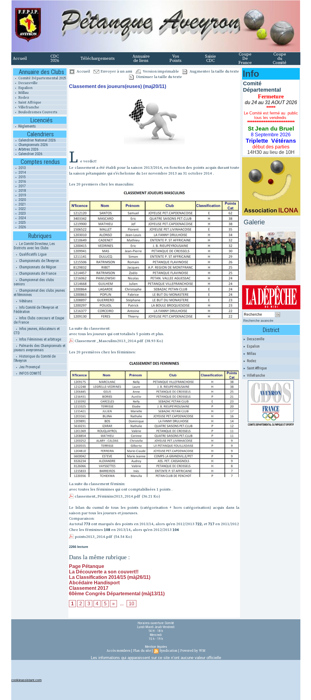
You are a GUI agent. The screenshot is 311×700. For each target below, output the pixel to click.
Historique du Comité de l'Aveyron (35, 358)
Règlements (26, 126)
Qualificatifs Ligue (32, 254)
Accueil (20, 58)
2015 (22, 177)
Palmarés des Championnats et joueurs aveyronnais (39, 348)
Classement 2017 (88, 588)
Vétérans (25, 301)
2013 (22, 168)
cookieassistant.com (26, 680)
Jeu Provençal (29, 367)
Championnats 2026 (33, 145)
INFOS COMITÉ (29, 373)
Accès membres (118, 651)
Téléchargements (97, 58)
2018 (22, 191)
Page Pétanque (86, 566)
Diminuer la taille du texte (158, 76)
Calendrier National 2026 (37, 140)
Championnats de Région (37, 267)
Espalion (24, 88)
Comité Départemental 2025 (41, 78)
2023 (22, 213)
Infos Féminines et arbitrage (39, 339)
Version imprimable (160, 71)
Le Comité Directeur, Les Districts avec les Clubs (34, 246)
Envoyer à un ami (116, 71)
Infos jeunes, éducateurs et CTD (37, 331)
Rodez (23, 97)
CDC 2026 (54, 58)
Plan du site (142, 651)
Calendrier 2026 (30, 154)
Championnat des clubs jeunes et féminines (39, 292)
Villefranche (28, 107)
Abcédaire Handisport (94, 582)
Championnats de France (37, 273)
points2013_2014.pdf (93, 536)
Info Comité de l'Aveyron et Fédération (36, 309)
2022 (22, 209)
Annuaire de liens (141, 58)
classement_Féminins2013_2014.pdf (107, 496)
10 (131, 603)
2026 (22, 227)
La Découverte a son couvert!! (103, 571)
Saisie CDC (210, 58)
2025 (22, 222)
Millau (23, 92)
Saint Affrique (29, 102)
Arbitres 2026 (28, 149)
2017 (22, 186)
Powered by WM (192, 651)
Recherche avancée (258, 320)
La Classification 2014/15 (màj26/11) (109, 577)
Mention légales (156, 647)
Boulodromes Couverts (37, 112)
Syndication (168, 651)
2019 (22, 195)
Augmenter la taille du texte (214, 71)
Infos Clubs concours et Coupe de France (39, 320)
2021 (22, 204)
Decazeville (27, 83)
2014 (22, 172)
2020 (22, 200)
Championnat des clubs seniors (34, 282)
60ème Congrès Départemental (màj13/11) (117, 593)
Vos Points (175, 58)
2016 (22, 181)
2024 (22, 218)
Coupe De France (245, 58)
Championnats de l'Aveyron (38, 261)
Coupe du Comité (279, 58)
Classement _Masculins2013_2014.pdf (109, 340)
